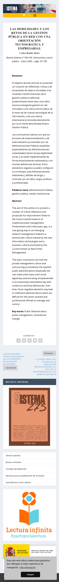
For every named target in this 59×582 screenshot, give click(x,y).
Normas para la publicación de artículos (25, 475)
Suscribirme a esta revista (18, 482)
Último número (13, 455)
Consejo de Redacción (16, 469)
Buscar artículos (13, 462)
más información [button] (28, 567)
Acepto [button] (30, 574)
